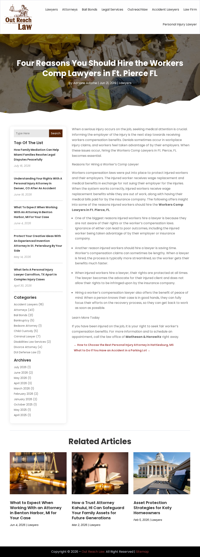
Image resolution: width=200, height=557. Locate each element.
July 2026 (20, 367)
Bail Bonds (89, 9)
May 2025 (20, 410)
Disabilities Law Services (30, 342)
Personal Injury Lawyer (180, 24)
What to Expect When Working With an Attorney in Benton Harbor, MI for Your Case (35, 212)
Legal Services (112, 9)
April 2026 (20, 383)
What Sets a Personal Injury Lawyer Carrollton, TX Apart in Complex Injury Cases (35, 274)
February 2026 (23, 394)
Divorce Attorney (25, 347)
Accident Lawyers (165, 9)
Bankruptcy (21, 320)
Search (56, 133)
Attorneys (70, 9)
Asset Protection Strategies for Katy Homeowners (153, 508)
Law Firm (190, 9)
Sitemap (142, 551)
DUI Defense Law (25, 352)
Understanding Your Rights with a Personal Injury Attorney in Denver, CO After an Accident (38, 183)
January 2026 (23, 399)
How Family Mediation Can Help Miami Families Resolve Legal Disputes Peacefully (36, 154)
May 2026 (20, 378)
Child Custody (23, 331)
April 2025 (20, 415)
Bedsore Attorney (26, 326)
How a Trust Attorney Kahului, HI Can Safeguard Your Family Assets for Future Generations (98, 510)
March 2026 (22, 388)
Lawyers (51, 9)
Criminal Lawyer (24, 336)
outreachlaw (138, 9)
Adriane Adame (85, 83)
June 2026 (21, 373)
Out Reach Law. (93, 551)
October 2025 (23, 404)
